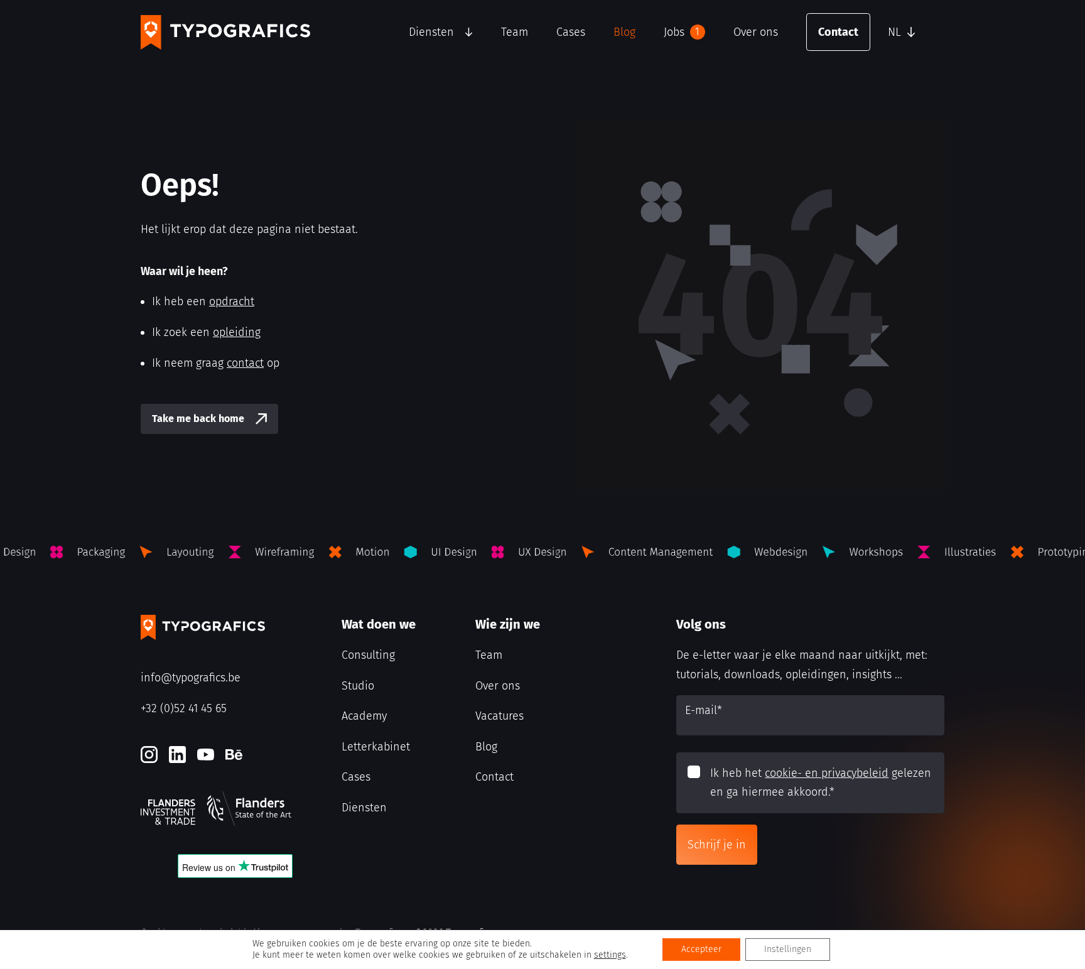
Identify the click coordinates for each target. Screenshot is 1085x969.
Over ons (755, 32)
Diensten (431, 32)
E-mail (703, 710)
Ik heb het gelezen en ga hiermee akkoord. (820, 782)
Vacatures (499, 716)
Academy (364, 716)
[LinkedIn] (177, 754)
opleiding (237, 332)
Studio (358, 686)
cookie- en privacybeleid (826, 773)
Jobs (682, 32)
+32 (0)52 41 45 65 (184, 708)
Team (514, 32)
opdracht (231, 301)
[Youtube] (205, 754)
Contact (838, 32)
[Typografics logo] (225, 32)
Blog (624, 32)
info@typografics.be (190, 678)
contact (245, 363)
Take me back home (198, 419)
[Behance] (233, 754)
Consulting (368, 655)
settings (610, 955)
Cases (570, 32)
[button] (913, 32)
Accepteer (701, 949)
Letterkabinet (376, 747)
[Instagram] (149, 754)
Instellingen (787, 949)
